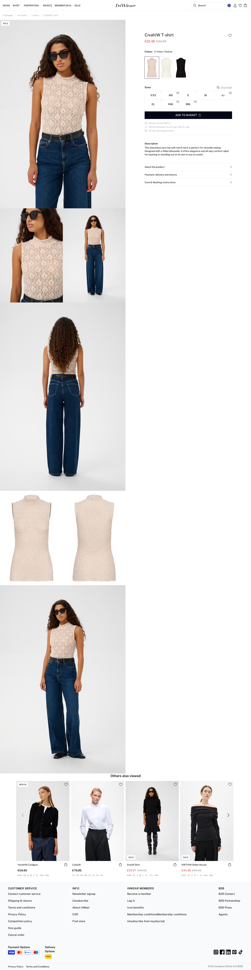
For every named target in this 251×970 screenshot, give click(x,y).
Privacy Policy (17, 914)
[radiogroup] (188, 100)
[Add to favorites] (230, 35)
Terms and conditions (21, 907)
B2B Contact (227, 893)
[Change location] (229, 5)
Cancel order (16, 935)
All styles (22, 15)
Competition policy (20, 921)
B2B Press (225, 907)
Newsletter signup (83, 893)
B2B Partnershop (229, 900)
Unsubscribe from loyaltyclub (146, 921)
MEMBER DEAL (63, 5)
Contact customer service (24, 893)
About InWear (80, 907)
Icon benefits (135, 907)
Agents (223, 914)
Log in (131, 900)
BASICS (47, 5)
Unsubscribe (80, 900)
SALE (77, 5)
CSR (75, 914)
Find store (78, 921)
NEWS (6, 5)
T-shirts (35, 15)
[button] (188, 167)
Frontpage (8, 15)
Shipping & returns (20, 900)
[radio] (153, 95)
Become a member (139, 893)
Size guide (226, 87)
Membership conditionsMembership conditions (157, 914)
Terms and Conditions (37, 966)
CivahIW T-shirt (51, 15)
